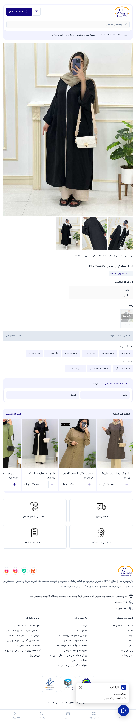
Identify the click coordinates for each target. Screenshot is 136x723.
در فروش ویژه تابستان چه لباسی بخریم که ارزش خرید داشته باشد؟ (23, 633)
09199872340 (121, 609)
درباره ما (70, 35)
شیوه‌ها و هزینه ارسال (75, 650)
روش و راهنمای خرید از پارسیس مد (68, 655)
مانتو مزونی (52, 353)
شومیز (130, 640)
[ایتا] (33, 571)
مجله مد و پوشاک (86, 35)
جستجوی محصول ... (113, 24)
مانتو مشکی (34, 353)
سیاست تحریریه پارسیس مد (72, 665)
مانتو (117, 256)
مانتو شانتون (108, 353)
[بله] (24, 571)
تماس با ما (57, 35)
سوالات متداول (79, 660)
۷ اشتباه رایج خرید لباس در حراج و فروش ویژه (23, 653)
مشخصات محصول (116, 383)
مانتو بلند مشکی (122, 368)
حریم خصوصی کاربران (75, 640)
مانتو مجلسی (71, 353)
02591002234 (121, 602)
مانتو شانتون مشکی (99, 368)
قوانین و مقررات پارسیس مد (72, 635)
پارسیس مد (127, 256)
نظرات (96, 383)
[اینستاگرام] (6, 571)
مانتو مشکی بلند (75, 368)
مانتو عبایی (89, 353)
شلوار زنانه (127, 655)
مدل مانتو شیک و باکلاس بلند (25, 625)
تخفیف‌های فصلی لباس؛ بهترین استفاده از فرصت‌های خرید (24, 643)
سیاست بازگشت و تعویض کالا (71, 645)
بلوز (131, 645)
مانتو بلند (109, 256)
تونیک (130, 635)
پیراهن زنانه (126, 650)
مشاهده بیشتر (13, 414)
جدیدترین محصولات (122, 625)
